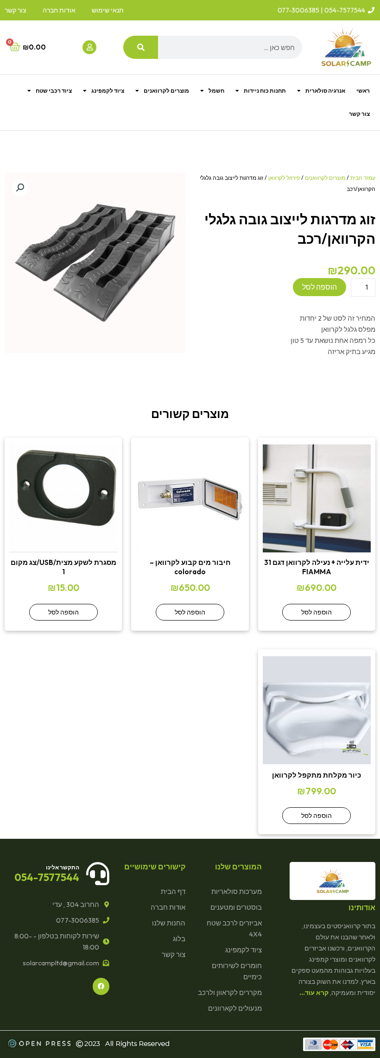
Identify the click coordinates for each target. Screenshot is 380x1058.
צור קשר (359, 113)
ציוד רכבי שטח (54, 90)
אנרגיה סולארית (325, 90)
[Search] (140, 47)
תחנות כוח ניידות (265, 90)
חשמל (216, 90)
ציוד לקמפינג (107, 90)
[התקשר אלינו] (97, 873)
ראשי (363, 90)
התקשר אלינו (62, 867)
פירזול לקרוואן (284, 177)
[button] (20, 187)
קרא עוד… (314, 992)
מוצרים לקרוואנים (166, 90)
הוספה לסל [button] (316, 612)
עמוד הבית (362, 177)
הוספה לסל (319, 286)
